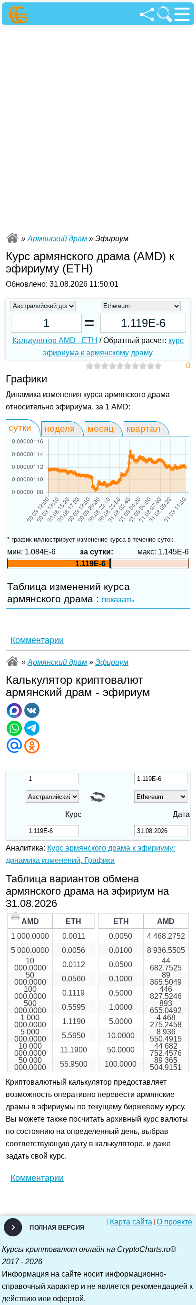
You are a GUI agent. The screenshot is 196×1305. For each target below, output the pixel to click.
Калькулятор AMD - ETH (55, 340)
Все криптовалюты (12, 238)
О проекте (174, 1222)
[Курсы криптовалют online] (19, 15)
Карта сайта (131, 1222)
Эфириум (111, 662)
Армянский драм (57, 239)
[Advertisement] (98, 127)
